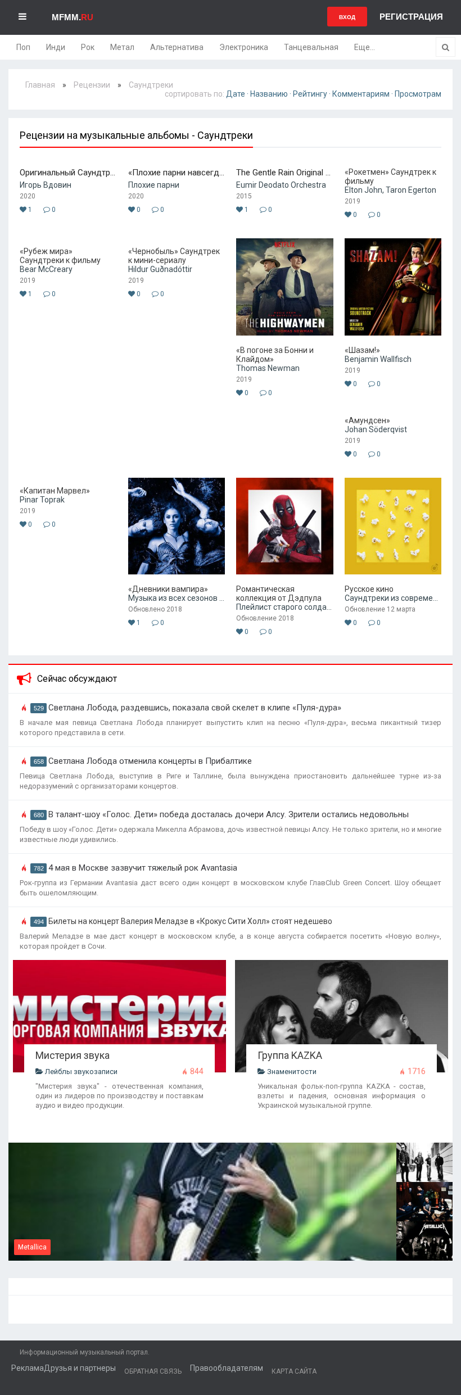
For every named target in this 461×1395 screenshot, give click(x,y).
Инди (55, 47)
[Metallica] (202, 1257)
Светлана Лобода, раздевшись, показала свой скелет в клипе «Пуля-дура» (194, 708)
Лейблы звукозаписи (80, 1071)
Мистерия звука (72, 1055)
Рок (87, 47)
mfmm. (72, 17)
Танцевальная (311, 47)
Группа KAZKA (289, 1055)
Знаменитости (291, 1071)
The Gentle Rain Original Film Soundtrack (284, 172)
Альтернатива (177, 47)
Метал (122, 47)
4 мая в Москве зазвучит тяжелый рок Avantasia (142, 868)
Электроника (243, 47)
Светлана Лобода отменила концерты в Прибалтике (150, 761)
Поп (23, 47)
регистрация (411, 16)
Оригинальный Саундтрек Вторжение (68, 172)
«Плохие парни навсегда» (176, 172)
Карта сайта (294, 1371)
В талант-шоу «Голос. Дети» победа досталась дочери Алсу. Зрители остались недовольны (228, 814)
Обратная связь (153, 1371)
